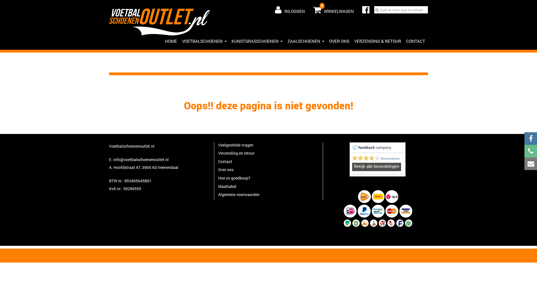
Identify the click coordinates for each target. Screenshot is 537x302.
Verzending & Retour (377, 41)
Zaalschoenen (304, 41)
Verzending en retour (236, 153)
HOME (171, 41)
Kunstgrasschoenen (255, 41)
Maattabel (227, 186)
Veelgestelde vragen (235, 145)
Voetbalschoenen (202, 41)
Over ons (339, 41)
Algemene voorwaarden (239, 194)
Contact (415, 41)
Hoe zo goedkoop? (234, 178)
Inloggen (294, 11)
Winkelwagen (337, 8)
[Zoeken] (377, 9)
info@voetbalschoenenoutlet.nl (141, 159)
